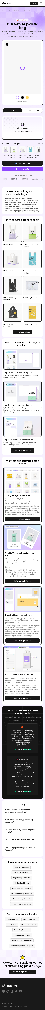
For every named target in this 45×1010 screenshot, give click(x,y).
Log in (34, 3)
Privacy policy (7, 1006)
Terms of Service (20, 1006)
